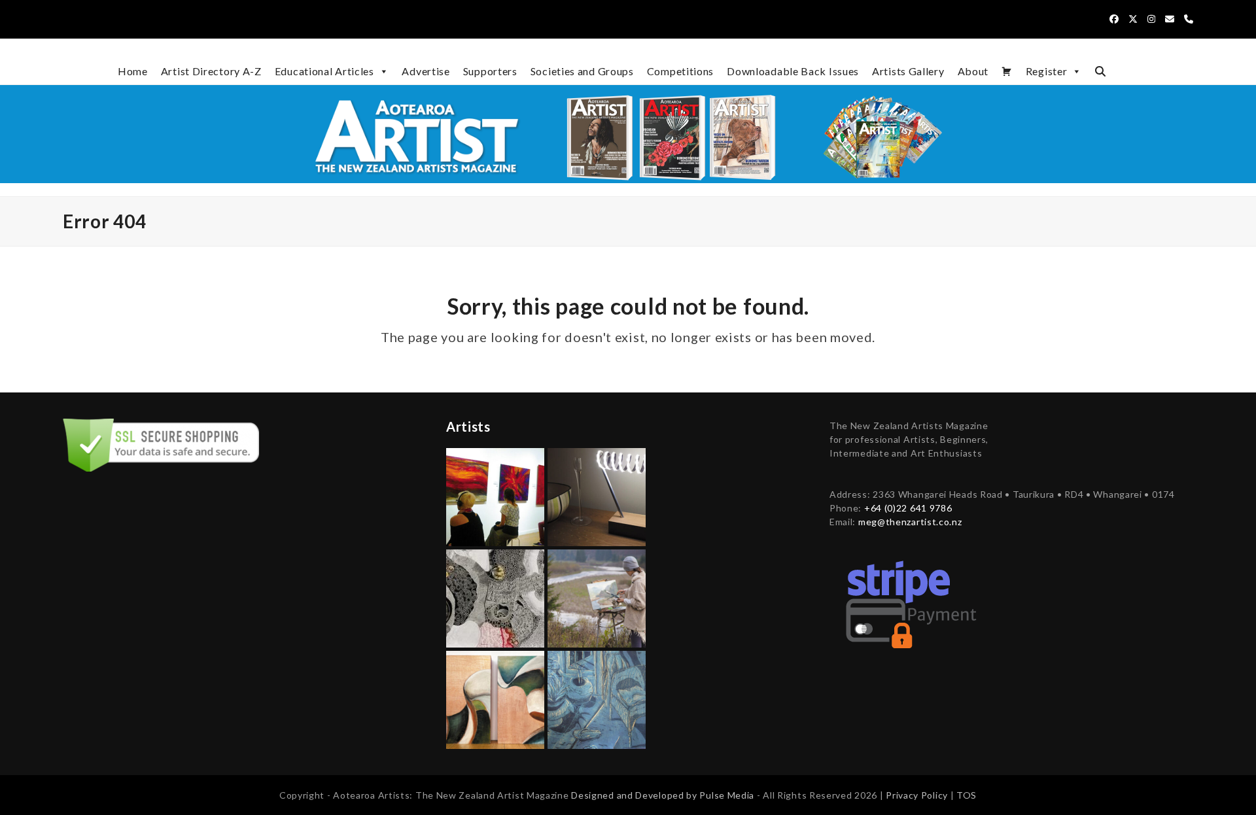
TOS (966, 795)
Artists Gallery (908, 71)
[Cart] (1007, 71)
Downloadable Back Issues (793, 71)
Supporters (490, 71)
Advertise (425, 71)
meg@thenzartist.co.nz (910, 521)
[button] (1100, 71)
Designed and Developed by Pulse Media (662, 795)
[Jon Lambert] (597, 495)
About (973, 71)
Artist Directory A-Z (211, 71)
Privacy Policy (918, 795)
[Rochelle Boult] (597, 698)
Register (1047, 71)
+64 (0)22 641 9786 (908, 507)
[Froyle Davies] (495, 495)
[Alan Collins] (597, 596)
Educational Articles (324, 71)
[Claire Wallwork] (495, 698)
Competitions (680, 71)
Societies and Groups (582, 71)
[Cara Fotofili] (495, 596)
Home (133, 71)
